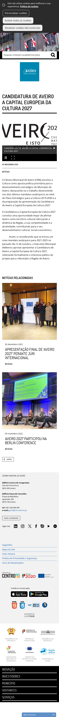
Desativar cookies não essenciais (22, 27)
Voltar (9, 459)
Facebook (36, 526)
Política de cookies (29, 6)
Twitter (30, 526)
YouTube (49, 527)
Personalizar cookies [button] (16, 13)
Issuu (42, 526)
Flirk (55, 526)
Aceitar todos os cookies (18, 20)
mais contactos (11, 518)
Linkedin (15, 526)
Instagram (22, 526)
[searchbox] (29, 54)
